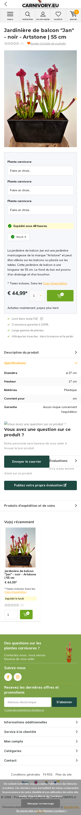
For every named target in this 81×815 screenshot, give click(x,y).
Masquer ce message (40, 803)
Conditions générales (25, 774)
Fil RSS (48, 774)
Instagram (18, 677)
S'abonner (64, 702)
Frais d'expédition (55, 283)
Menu (10, 19)
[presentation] (73, 99)
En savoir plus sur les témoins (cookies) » (41, 810)
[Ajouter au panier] (26, 614)
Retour (5, 4)
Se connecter (43, 19)
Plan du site (64, 774)
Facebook (8, 677)
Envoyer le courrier (26, 462)
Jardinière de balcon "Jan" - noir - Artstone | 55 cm (20, 574)
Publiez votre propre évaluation (39, 485)
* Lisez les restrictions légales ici (24, 709)
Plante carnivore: (19, 162)
